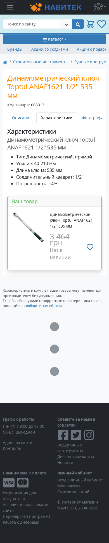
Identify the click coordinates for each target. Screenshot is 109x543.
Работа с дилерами (21, 522)
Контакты (12, 448)
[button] (100, 7)
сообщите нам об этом (43, 305)
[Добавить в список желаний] (90, 247)
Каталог (55, 39)
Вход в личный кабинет (80, 480)
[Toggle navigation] (10, 7)
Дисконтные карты (75, 456)
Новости (65, 462)
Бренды (14, 49)
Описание (22, 117)
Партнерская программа (27, 516)
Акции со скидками (49, 49)
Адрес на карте (17, 442)
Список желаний (73, 491)
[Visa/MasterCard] (27, 483)
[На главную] (5, 61)
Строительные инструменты (40, 61)
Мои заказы (68, 485)
